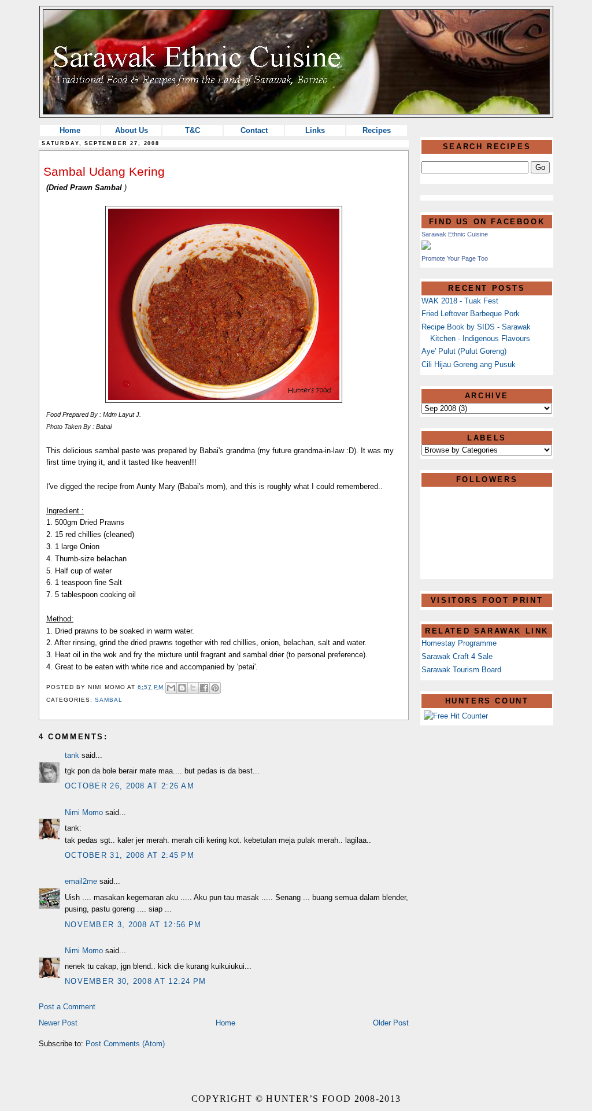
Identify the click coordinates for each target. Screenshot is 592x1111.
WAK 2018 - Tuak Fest (459, 301)
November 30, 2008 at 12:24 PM (135, 981)
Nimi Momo (84, 812)
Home (70, 130)
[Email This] (171, 688)
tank (72, 755)
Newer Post (58, 1023)
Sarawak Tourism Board (461, 669)
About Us (131, 130)
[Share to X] (193, 688)
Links (315, 130)
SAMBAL (109, 700)
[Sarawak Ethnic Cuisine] (426, 247)
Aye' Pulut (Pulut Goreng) (463, 351)
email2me (81, 881)
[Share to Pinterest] (215, 688)
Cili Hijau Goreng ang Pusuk (468, 364)
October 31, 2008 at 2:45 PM (129, 855)
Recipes (376, 130)
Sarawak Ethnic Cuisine (454, 234)
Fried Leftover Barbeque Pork (470, 313)
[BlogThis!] (182, 688)
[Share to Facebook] (204, 688)
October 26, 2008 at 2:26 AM (129, 786)
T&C (192, 130)
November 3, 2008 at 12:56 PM (133, 924)
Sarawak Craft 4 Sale (457, 656)
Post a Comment (67, 1006)
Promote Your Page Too (454, 258)
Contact (254, 130)
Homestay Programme (459, 643)
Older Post (391, 1023)
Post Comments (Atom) (125, 1043)
